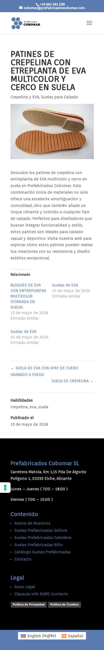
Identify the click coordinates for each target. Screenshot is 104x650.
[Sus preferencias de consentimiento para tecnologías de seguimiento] (5, 487)
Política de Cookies (64, 604)
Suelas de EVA (65, 285)
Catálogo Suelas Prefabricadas (42, 552)
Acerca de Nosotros (32, 523)
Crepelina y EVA (25, 97)
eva (33, 407)
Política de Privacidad (29, 604)
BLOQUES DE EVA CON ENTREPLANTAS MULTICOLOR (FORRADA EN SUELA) (28, 296)
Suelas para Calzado (59, 97)
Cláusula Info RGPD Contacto (41, 594)
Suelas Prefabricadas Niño (38, 545)
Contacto (23, 559)
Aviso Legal (24, 587)
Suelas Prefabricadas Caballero (43, 537)
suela (43, 407)
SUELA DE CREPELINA (73, 381)
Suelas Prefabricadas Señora (40, 530)
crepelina (19, 407)
